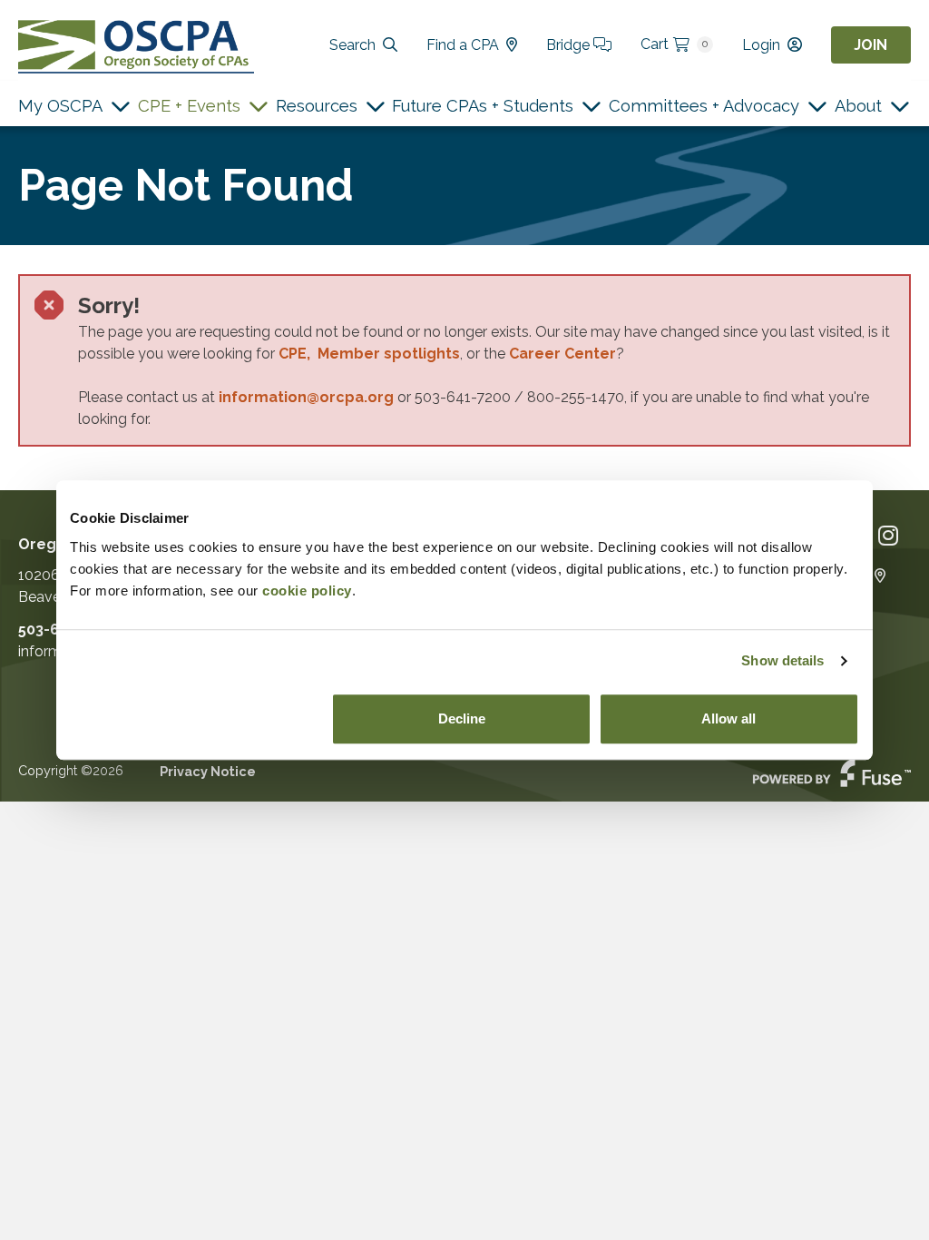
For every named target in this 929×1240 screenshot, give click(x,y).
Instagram (888, 536)
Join (870, 45)
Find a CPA (462, 45)
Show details (782, 660)
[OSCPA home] (136, 45)
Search (352, 45)
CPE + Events (189, 105)
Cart (674, 44)
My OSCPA (60, 105)
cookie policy (307, 590)
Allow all (728, 718)
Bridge (569, 45)
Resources (316, 105)
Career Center (562, 353)
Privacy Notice (208, 771)
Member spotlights (389, 353)
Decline (461, 718)
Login (761, 45)
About (858, 105)
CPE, (298, 353)
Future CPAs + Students (482, 105)
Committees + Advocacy (704, 105)
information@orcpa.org (306, 397)
